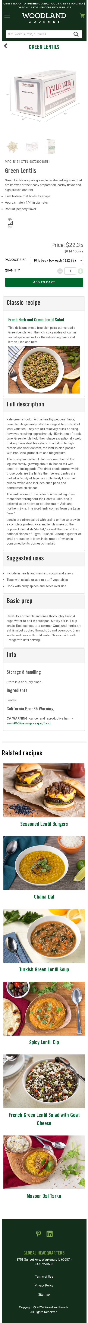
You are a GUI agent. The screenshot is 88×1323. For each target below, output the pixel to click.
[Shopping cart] (82, 15)
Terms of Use (44, 1276)
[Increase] (80, 271)
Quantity (12, 270)
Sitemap (44, 1294)
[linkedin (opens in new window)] (49, 1235)
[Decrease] (60, 271)
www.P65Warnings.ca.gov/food (28, 723)
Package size (15, 260)
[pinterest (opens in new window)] (38, 1235)
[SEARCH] (76, 34)
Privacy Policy (44, 1285)
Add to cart (44, 282)
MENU (7, 14)
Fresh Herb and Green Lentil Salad (36, 320)
